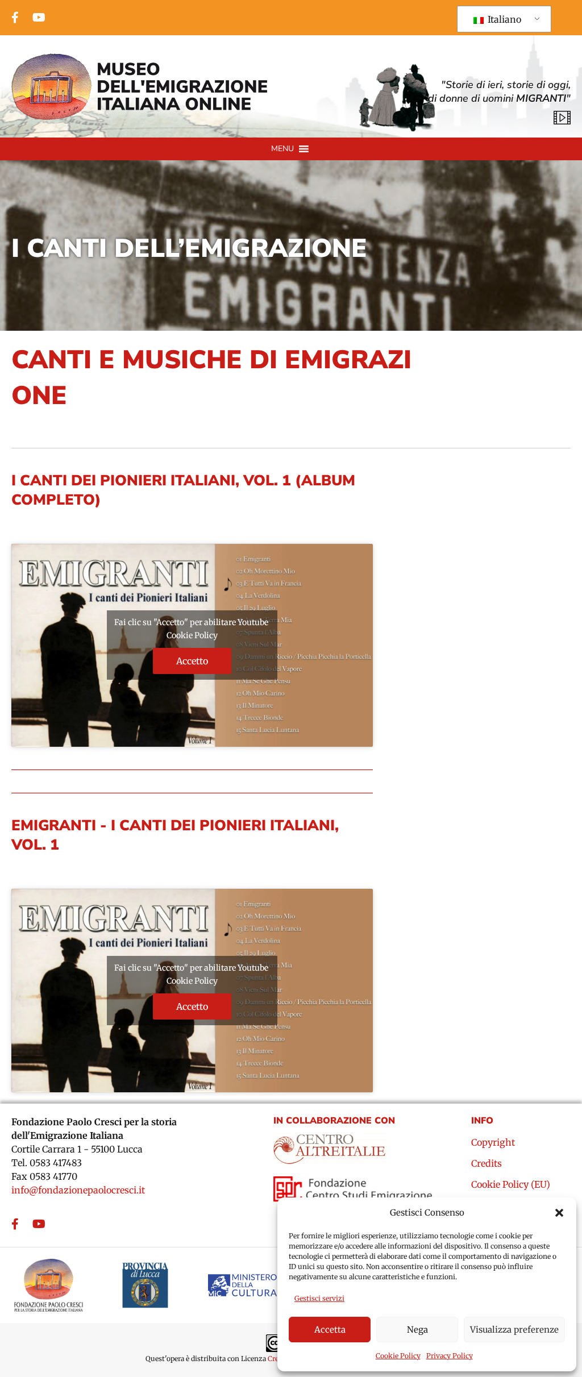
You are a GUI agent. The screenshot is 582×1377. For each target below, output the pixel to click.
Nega (417, 1329)
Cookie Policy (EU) (510, 1185)
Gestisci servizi (319, 1298)
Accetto (192, 661)
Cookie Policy (398, 1355)
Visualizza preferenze (514, 1329)
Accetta (330, 1329)
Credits (486, 1164)
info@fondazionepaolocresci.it (78, 1190)
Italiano (503, 19)
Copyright (493, 1143)
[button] (559, 1212)
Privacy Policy (449, 1355)
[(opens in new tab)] (330, 1144)
